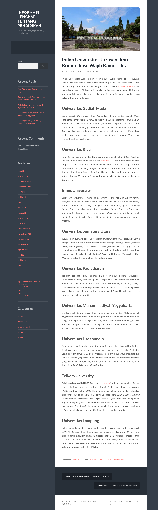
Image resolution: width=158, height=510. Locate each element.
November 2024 (24, 234)
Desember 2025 (24, 181)
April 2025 (22, 207)
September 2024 (24, 244)
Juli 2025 (21, 192)
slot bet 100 (107, 160)
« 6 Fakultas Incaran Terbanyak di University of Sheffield (87, 476)
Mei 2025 (22, 202)
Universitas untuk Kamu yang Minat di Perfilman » (117, 485)
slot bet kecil (23, 284)
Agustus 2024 (23, 249)
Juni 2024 (22, 260)
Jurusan (21, 316)
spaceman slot (125, 86)
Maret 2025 (23, 213)
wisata (20, 337)
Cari (20, 61)
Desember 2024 (24, 229)
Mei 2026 (22, 171)
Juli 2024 (21, 255)
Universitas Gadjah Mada (99, 460)
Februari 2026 (23, 176)
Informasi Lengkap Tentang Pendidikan (29, 19)
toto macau (104, 383)
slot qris (21, 288)
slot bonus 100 (24, 295)
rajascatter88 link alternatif (29, 282)
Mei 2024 (22, 265)
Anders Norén (126, 501)
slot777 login (23, 286)
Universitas (22, 332)
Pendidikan (22, 321)
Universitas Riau (117, 460)
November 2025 (24, 186)
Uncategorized (24, 327)
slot (19, 291)
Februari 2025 (23, 218)
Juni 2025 (22, 197)
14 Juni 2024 (68, 71)
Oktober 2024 (23, 239)
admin (80, 71)
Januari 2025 (23, 223)
